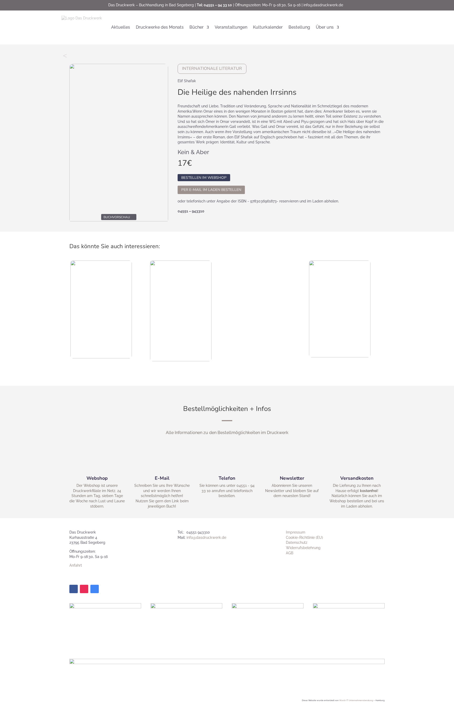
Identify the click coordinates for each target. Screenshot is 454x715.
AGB (289, 553)
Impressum (295, 532)
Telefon (227, 478)
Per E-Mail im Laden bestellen (211, 189)
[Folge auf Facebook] (73, 589)
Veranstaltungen (231, 27)
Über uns (325, 27)
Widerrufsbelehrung (303, 548)
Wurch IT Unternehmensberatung (356, 700)
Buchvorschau (117, 217)
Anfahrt (75, 565)
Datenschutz (296, 542)
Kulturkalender (268, 27)
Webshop (97, 478)
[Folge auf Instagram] (84, 589)
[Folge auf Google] (94, 589)
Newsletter (292, 478)
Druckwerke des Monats (160, 27)
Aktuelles (120, 27)
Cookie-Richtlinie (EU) (304, 537)
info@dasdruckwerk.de (323, 5)
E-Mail (162, 478)
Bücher (196, 27)
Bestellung (299, 27)
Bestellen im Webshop (203, 177)
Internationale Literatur (212, 68)
